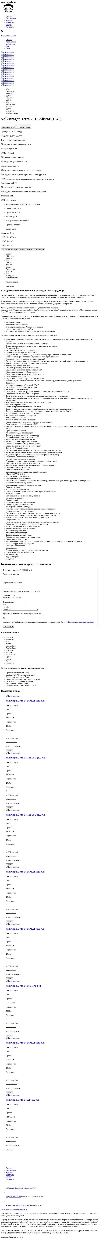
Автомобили (11, 18)
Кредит (9, 20)
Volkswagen (10, 44)
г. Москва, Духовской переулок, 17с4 (21, 1188)
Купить (9, 751)
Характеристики (8, 127)
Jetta (7, 46)
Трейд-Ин (10, 22)
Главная (9, 16)
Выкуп (8, 25)
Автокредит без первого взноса (13, 250)
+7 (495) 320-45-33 (13, 1197)
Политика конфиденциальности (80, 622)
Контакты (10, 27)
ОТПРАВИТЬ (8, 626)
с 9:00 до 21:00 (23, 1205)
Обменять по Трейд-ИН (35, 250)
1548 (8, 48)
